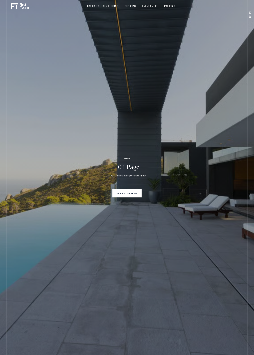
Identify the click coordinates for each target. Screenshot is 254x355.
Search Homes (110, 6)
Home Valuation (149, 6)
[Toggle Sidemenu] (249, 6)
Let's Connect (169, 6)
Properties (93, 6)
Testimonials (129, 6)
